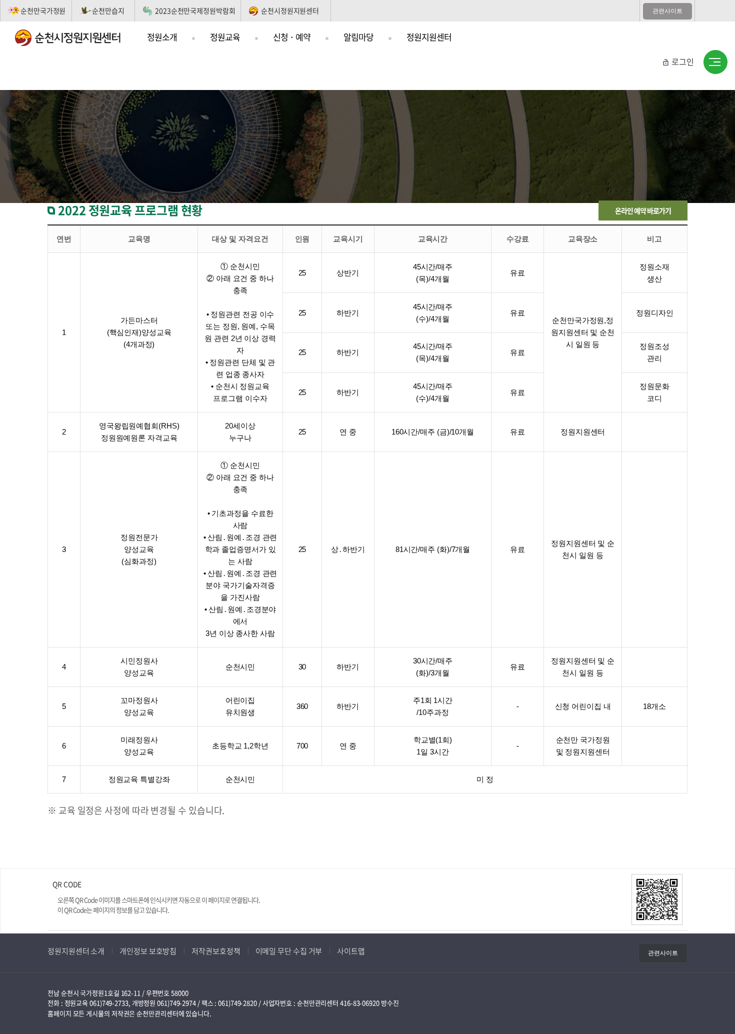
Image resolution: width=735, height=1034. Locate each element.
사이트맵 (716, 62)
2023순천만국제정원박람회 (195, 11)
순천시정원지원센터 (290, 11)
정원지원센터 (429, 36)
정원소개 (162, 36)
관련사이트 (667, 11)
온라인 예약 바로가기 (643, 211)
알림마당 (359, 36)
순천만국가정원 (43, 11)
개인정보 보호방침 (148, 951)
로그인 (683, 62)
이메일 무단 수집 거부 (289, 951)
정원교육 (225, 36)
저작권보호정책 (216, 951)
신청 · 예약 (291, 36)
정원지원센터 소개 (76, 951)
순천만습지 (108, 11)
